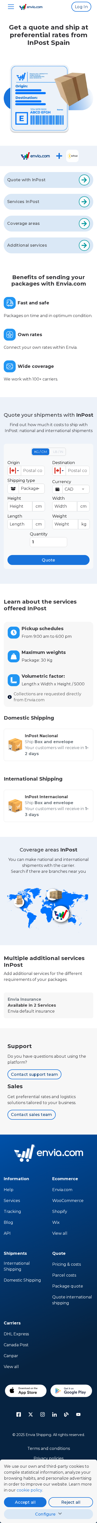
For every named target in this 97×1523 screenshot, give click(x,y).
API (7, 1233)
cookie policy (29, 1490)
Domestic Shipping (22, 1280)
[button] (14, 471)
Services (12, 1200)
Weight (69, 520)
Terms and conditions (48, 1448)
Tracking (12, 1211)
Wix (56, 1222)
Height (24, 502)
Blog (8, 1222)
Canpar (11, 1355)
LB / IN (58, 452)
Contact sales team (31, 1114)
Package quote (67, 1286)
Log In (81, 6)
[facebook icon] (18, 1414)
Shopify (59, 1211)
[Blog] (66, 1414)
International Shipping (17, 1266)
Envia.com (62, 1189)
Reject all (70, 1502)
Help (8, 1189)
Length (24, 520)
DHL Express (16, 1334)
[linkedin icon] (54, 1414)
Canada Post (16, 1345)
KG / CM (40, 452)
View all (59, 1233)
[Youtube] (78, 1414)
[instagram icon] (42, 1414)
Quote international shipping (72, 1300)
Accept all (25, 1502)
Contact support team (34, 1074)
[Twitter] (30, 1414)
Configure (45, 1514)
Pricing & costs (66, 1264)
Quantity (39, 534)
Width (69, 502)
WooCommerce (68, 1200)
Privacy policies (48, 1458)
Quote (48, 560)
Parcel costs (64, 1275)
